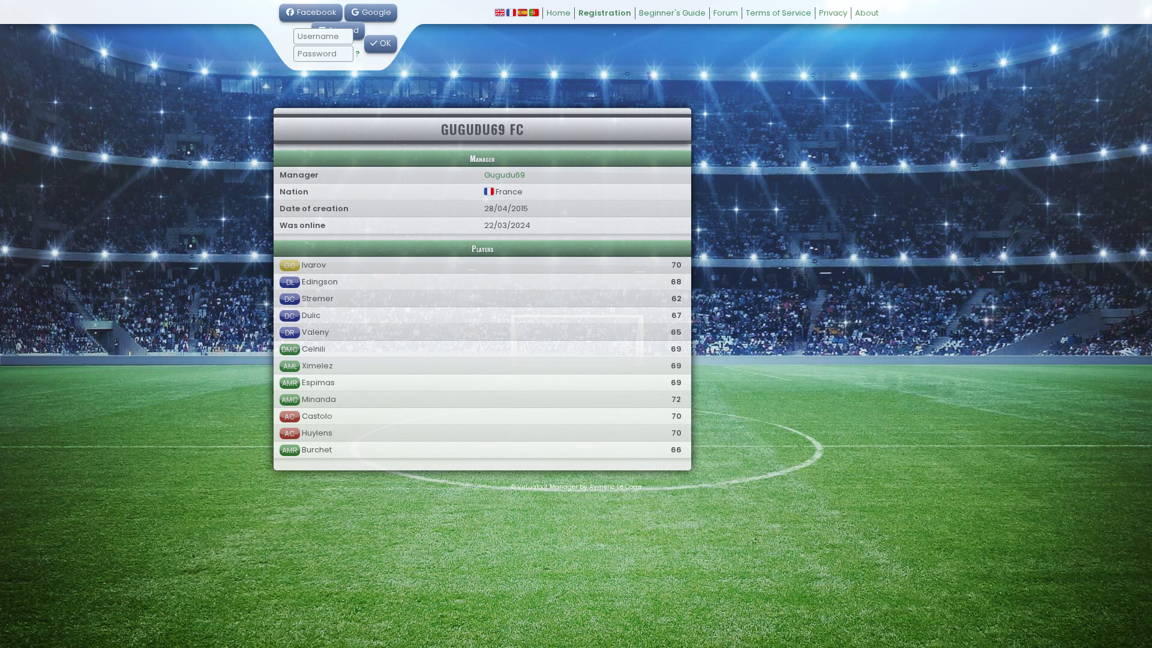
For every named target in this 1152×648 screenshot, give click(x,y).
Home (559, 13)
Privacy (833, 13)
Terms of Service (778, 13)
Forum (725, 13)
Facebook (316, 12)
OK (384, 43)
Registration (604, 13)
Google (375, 12)
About (866, 13)
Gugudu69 (504, 175)
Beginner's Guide (672, 13)
